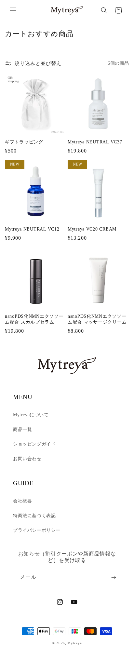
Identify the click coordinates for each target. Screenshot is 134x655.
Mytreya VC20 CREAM (92, 229)
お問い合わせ (27, 458)
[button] (13, 10)
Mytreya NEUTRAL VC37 (95, 141)
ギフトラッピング (24, 141)
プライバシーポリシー (36, 530)
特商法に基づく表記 (34, 515)
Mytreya (74, 643)
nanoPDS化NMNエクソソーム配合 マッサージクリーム (97, 319)
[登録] (113, 577)
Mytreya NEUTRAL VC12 (32, 229)
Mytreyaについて (31, 414)
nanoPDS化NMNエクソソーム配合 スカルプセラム (34, 319)
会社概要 (22, 501)
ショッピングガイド (34, 444)
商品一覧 (22, 429)
